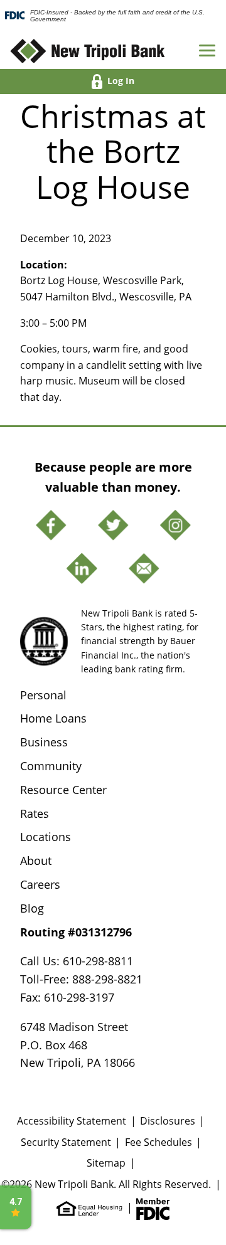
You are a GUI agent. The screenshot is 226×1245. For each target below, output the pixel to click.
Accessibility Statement (71, 1121)
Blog (32, 908)
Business (44, 742)
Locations (45, 836)
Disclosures (167, 1121)
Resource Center (63, 789)
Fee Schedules (158, 1142)
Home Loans (53, 718)
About (35, 860)
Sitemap (106, 1163)
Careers (40, 884)
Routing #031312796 (76, 932)
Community (51, 765)
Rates (34, 813)
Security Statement (66, 1142)
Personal (43, 694)
